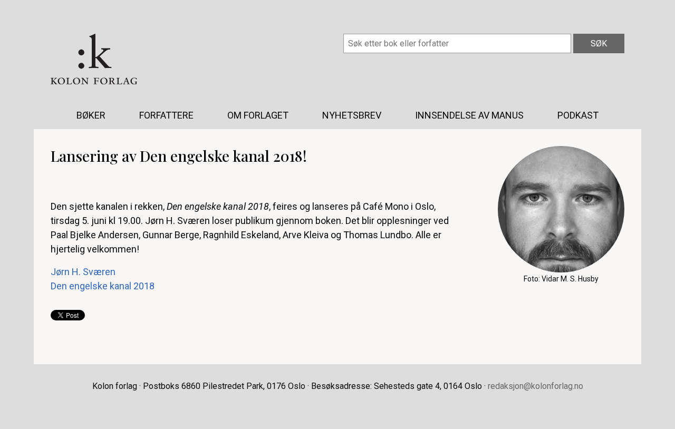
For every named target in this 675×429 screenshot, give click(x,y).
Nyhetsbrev (351, 115)
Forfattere (166, 115)
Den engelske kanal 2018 (103, 285)
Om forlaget (257, 115)
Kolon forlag (94, 59)
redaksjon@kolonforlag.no (535, 386)
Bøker (90, 115)
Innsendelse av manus (469, 115)
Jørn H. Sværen (83, 271)
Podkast (578, 115)
